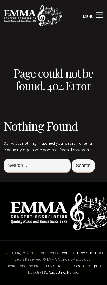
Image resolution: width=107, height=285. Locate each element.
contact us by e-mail (79, 252)
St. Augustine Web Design (75, 265)
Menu (89, 16)
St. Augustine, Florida (61, 272)
